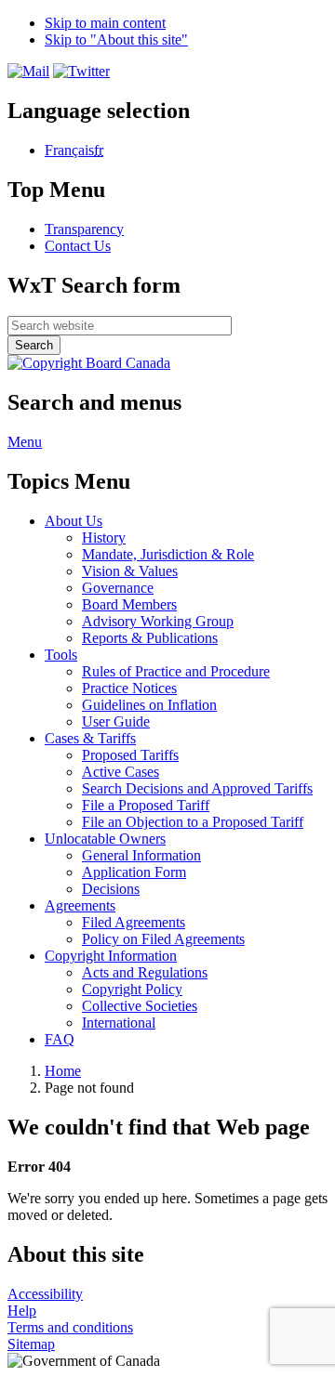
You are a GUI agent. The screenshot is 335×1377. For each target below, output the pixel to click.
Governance (118, 588)
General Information (141, 855)
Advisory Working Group (158, 621)
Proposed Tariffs (130, 755)
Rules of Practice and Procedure (176, 671)
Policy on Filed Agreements (163, 939)
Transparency (84, 229)
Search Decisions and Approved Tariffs (197, 788)
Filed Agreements (133, 922)
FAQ (59, 1039)
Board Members (129, 604)
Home (63, 1071)
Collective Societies (139, 1006)
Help (21, 1310)
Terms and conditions (70, 1327)
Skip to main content (105, 23)
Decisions (111, 889)
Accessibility (45, 1294)
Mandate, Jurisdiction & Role (168, 554)
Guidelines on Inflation (149, 705)
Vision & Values (130, 571)
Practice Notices (129, 688)
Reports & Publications (150, 638)
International (118, 1022)
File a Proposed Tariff (145, 805)
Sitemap (31, 1344)
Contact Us (78, 246)
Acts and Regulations (145, 972)
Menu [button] (24, 442)
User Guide (116, 721)
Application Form (134, 872)
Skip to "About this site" (116, 39)
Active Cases (120, 772)
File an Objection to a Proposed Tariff (192, 822)
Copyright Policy (132, 989)
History (104, 537)
